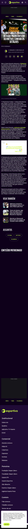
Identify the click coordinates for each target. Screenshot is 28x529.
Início (7, 16)
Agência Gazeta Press (9, 491)
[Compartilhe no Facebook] (17, 56)
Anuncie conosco (7, 443)
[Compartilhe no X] (14, 56)
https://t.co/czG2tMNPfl (15, 147)
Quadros (4, 426)
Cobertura (5, 450)
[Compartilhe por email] (21, 56)
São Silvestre (6, 484)
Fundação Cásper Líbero (9, 470)
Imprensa (5, 453)
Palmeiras (19, 16)
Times (5, 2)
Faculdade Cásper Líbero (9, 474)
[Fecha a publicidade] (27, 524)
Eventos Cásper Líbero (9, 488)
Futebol (9, 235)
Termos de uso (6, 508)
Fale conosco (6, 501)
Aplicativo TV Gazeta (8, 429)
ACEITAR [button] (6, 524)
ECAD (3, 433)
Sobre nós (5, 422)
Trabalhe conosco (7, 505)
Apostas (22, 2)
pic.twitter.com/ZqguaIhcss (14, 148)
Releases (4, 460)
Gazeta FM (5, 477)
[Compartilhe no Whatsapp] (10, 56)
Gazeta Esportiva (7, 481)
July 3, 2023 (18, 151)
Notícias (18, 235)
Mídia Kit (4, 446)
